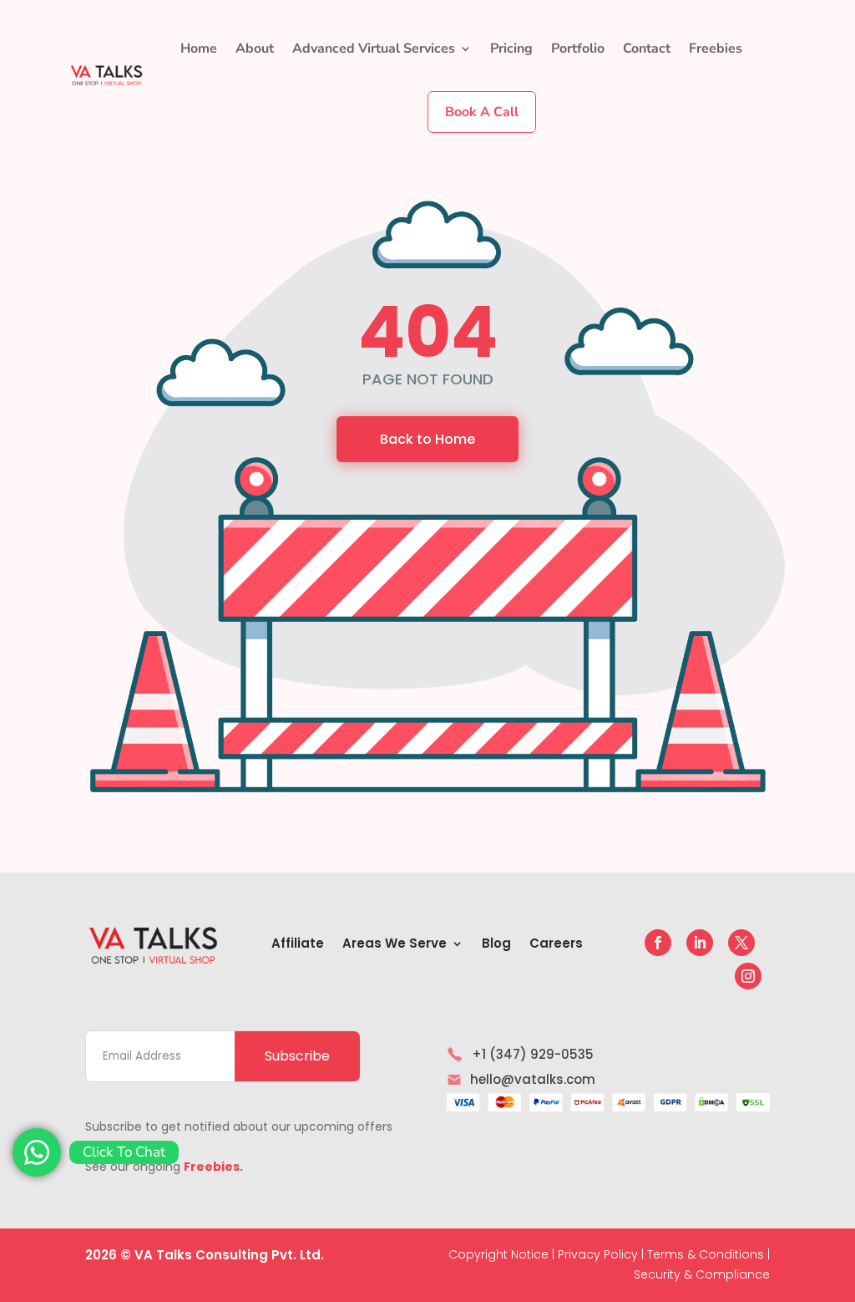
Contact (646, 48)
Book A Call (482, 112)
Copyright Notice (498, 1254)
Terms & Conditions (705, 1254)
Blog (496, 945)
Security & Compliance (702, 1274)
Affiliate (297, 945)
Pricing (511, 48)
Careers (556, 945)
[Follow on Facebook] (658, 942)
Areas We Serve (394, 945)
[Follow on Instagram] (748, 976)
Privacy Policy (598, 1254)
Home (198, 48)
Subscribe (297, 1056)
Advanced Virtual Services (373, 48)
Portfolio (578, 48)
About (254, 48)
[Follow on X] (741, 942)
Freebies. (213, 1166)
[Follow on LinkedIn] (699, 942)
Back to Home (427, 439)
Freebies (715, 48)
